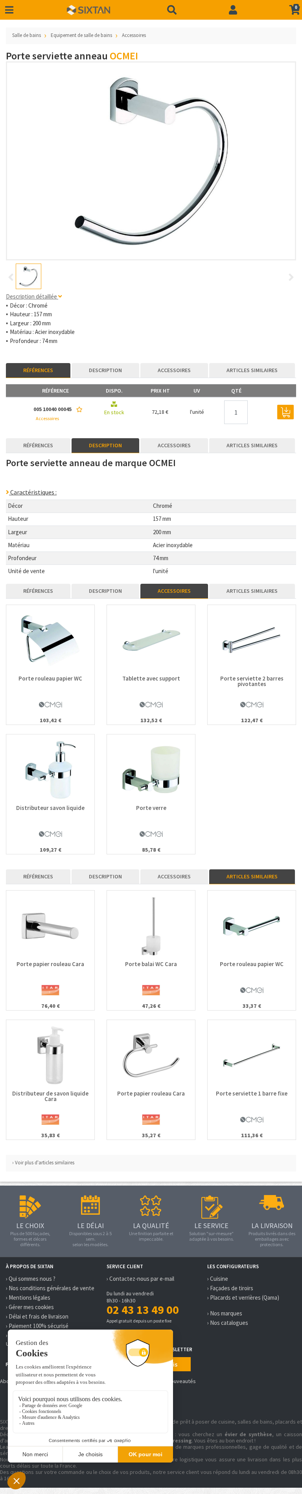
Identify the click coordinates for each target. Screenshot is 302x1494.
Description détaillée (32, 296)
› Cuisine (217, 1278)
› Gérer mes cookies (30, 1307)
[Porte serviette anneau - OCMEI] (151, 161)
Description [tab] (105, 370)
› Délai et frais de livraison (37, 1316)
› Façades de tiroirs (230, 1288)
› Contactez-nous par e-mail (140, 1278)
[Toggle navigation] (9, 10)
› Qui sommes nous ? (30, 1278)
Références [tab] (38, 370)
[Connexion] (233, 10)
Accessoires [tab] (174, 370)
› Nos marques (224, 1313)
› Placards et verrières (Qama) (243, 1297)
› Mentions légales (28, 1297)
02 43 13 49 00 (143, 1309)
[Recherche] (172, 10)
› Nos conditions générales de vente (50, 1288)
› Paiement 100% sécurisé (37, 1326)
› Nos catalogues (227, 1322)
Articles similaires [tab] (252, 370)
